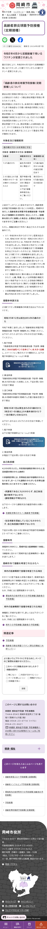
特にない (12, 675)
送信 (23, 688)
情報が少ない (36, 678)
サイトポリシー (27, 902)
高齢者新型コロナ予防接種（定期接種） (21, 777)
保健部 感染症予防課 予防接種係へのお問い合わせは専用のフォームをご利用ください (22, 731)
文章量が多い (14, 681)
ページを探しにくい (16, 678)
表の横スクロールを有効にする (17, 147)
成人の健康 (11, 15)
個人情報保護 (11, 906)
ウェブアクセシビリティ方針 (17, 910)
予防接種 (23, 15)
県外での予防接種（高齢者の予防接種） (23, 625)
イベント (29, 927)
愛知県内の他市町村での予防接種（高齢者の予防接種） (24, 793)
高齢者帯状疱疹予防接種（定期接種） (20, 810)
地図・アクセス (11, 864)
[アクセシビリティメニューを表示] (42, 12)
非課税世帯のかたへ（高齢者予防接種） (23, 513)
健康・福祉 (31, 12)
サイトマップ (10, 902)
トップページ (19, 12)
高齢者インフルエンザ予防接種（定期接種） (22, 784)
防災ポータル (41, 927)
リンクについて (29, 906)
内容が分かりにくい (29, 675)
